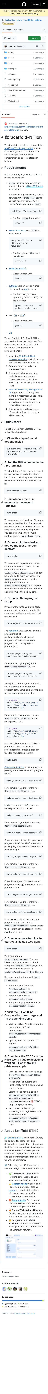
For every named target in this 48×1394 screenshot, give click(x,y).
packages (12, 68)
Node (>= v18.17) (17, 268)
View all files (24, 106)
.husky (11, 58)
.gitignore (12, 74)
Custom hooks (19, 1183)
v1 (16, 315)
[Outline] (44, 114)
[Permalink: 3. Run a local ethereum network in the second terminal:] (2, 502)
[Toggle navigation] (4, 4)
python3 (13, 286)
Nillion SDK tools (34, 186)
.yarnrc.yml (13, 85)
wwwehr (12, 46)
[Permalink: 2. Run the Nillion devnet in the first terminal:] (2, 464)
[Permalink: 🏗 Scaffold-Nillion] (2, 137)
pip (25, 289)
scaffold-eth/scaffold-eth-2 (24, 1313)
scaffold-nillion (33, 20)
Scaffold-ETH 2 (15, 1137)
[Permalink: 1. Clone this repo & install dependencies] (2, 440)
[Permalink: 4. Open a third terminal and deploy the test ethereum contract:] (2, 545)
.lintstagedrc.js (14, 79)
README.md (13, 101)
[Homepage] (24, 4)
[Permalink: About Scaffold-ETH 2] (2, 1131)
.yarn (10, 63)
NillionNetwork (13, 20)
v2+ (22, 315)
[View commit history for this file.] (42, 46)
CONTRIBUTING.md (16, 90)
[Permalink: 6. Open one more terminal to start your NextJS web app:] (2, 940)
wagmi (12, 1190)
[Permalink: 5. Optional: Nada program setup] (2, 600)
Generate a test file (14, 767)
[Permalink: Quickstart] (2, 422)
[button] (41, 211)
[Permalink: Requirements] (2, 167)
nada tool (13, 630)
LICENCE (12, 96)
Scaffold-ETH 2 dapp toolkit (18, 148)
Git (10, 332)
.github (11, 52)
